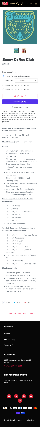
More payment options (20, 107)
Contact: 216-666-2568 (13, 366)
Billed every (9, 80)
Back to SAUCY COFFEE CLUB (22, 313)
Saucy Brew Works (16, 420)
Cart (29, 3)
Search (15, 3)
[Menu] (36, 3)
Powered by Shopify (29, 420)
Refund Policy (9, 339)
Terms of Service (11, 345)
